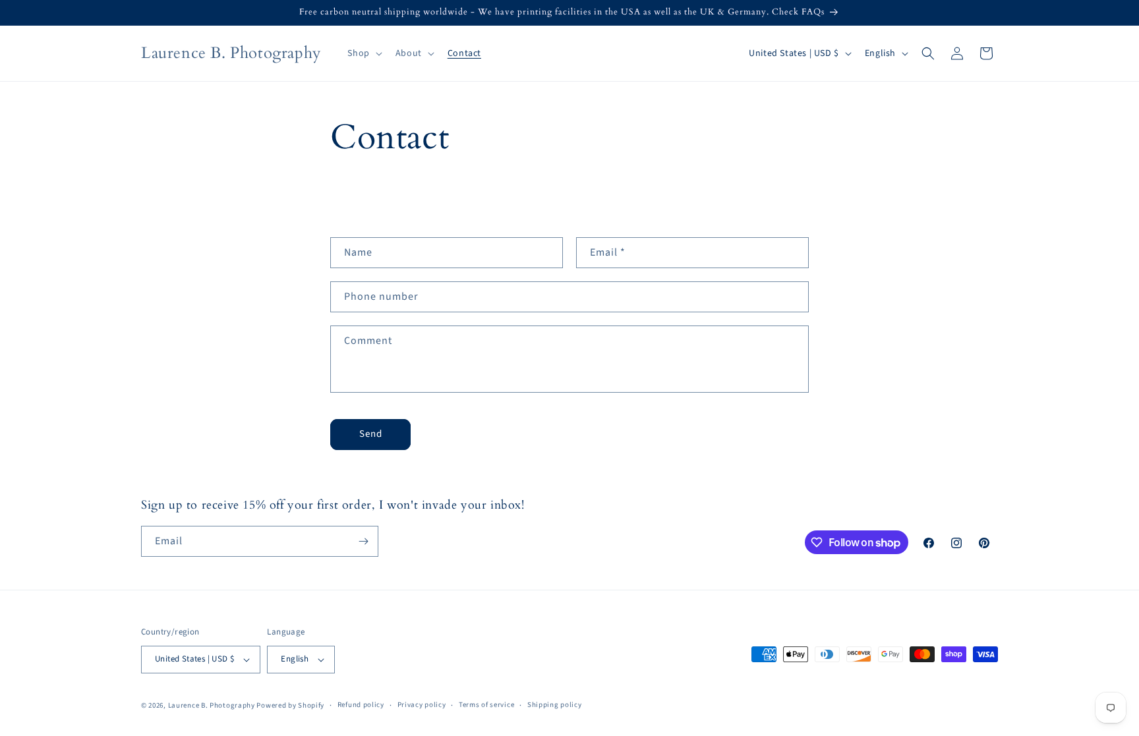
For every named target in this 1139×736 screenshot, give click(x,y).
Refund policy (360, 705)
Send (370, 434)
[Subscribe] (363, 541)
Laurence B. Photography (212, 705)
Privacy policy (421, 705)
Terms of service (486, 705)
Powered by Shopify (290, 705)
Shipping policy (554, 705)
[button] (363, 53)
